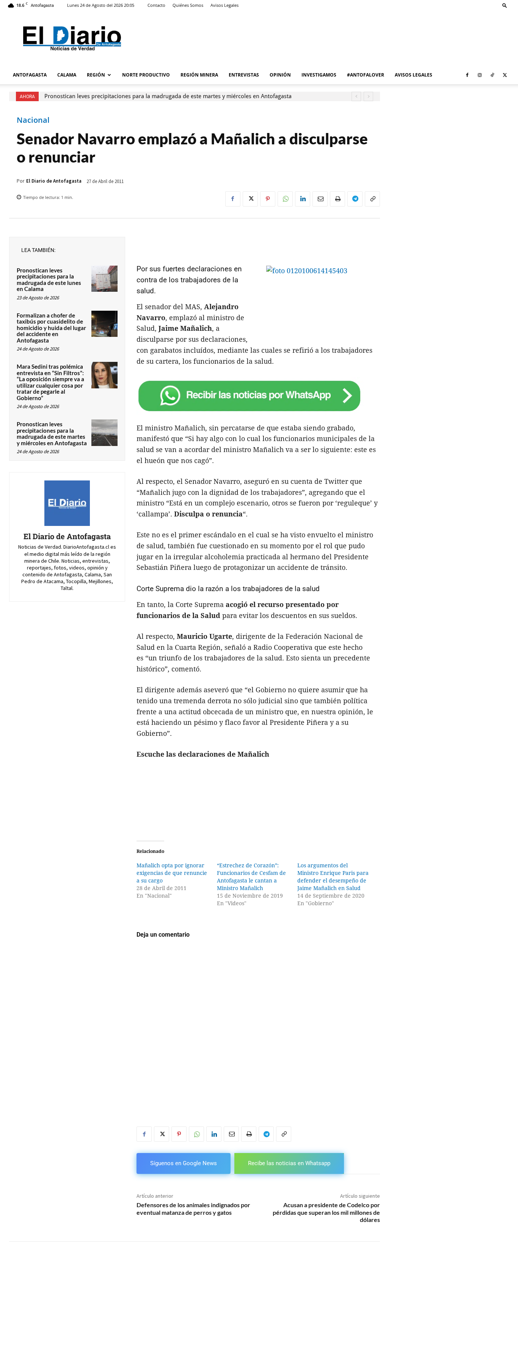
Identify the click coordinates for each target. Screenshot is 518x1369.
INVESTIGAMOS (318, 75)
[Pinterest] (267, 199)
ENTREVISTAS (244, 75)
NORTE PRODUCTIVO (146, 75)
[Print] (337, 199)
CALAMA (66, 75)
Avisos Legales (224, 5)
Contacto (156, 5)
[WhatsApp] (285, 199)
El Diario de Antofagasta (54, 181)
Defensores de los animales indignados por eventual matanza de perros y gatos (193, 1208)
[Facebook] (467, 75)
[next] (368, 96)
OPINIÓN (280, 75)
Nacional (33, 120)
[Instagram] (479, 75)
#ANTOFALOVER (365, 75)
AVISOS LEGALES (413, 75)
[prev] (356, 96)
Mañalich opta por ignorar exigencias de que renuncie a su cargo (172, 873)
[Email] (320, 199)
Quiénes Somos (188, 5)
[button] (504, 5)
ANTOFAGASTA (30, 75)
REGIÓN (96, 75)
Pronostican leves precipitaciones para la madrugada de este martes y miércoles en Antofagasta (168, 96)
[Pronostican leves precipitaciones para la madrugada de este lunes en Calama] (104, 279)
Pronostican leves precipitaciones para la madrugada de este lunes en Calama (49, 280)
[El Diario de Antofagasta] (67, 503)
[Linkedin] (302, 199)
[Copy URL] (372, 199)
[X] (504, 75)
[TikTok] (492, 75)
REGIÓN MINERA (199, 75)
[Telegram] (355, 199)
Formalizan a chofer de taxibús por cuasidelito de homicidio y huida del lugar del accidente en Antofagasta (51, 328)
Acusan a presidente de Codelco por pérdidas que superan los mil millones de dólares (326, 1212)
